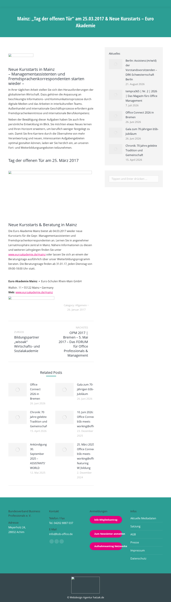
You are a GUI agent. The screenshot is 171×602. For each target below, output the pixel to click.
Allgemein (81, 305)
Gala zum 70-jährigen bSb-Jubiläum (85, 389)
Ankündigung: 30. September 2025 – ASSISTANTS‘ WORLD (38, 456)
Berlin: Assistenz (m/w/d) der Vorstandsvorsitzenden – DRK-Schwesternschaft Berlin (141, 70)
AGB (133, 534)
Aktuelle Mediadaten (143, 518)
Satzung (135, 526)
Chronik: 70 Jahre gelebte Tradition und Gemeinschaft (39, 419)
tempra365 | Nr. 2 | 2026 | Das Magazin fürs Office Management (141, 95)
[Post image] (17, 389)
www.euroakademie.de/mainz (27, 254)
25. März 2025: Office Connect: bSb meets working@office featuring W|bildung (86, 456)
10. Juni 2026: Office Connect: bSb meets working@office (86, 419)
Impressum (137, 550)
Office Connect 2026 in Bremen (35, 391)
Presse (134, 542)
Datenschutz (138, 558)
